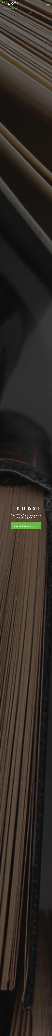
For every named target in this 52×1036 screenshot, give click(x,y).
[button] (48, 5)
